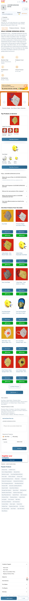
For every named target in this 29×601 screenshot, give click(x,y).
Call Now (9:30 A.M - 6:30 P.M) (10, 88)
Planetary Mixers (13, 497)
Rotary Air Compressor (7, 481)
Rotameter (17, 478)
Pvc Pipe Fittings (5, 508)
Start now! (12, 460)
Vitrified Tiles (4, 506)
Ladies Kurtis (22, 497)
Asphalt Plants (16, 494)
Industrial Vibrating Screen (7, 478)
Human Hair (4, 469)
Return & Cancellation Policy (9, 571)
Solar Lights (12, 504)
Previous (4, 102)
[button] (25, 9)
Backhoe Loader (5, 474)
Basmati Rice (16, 471)
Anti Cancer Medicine (6, 501)
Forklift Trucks (12, 469)
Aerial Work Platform (14, 488)
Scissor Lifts (19, 476)
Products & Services (14, 28)
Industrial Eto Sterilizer (18, 481)
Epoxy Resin (15, 490)
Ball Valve (18, 499)
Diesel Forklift (5, 488)
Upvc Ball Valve (21, 508)
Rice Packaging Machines (7, 483)
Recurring (15, 436)
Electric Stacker (12, 476)
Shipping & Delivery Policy (8, 573)
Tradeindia (3, 464)
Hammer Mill (4, 485)
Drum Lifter (4, 476)
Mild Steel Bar (23, 490)
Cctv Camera (11, 499)
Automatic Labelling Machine (15, 485)
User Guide (5, 569)
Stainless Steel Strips (17, 492)
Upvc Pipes (13, 508)
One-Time (7, 436)
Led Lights (4, 499)
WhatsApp (22, 88)
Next (25, 102)
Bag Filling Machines (6, 494)
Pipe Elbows (4, 510)
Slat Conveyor (24, 494)
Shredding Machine (19, 483)
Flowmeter (23, 478)
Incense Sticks (5, 504)
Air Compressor (16, 501)
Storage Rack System (6, 490)
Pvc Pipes (22, 506)
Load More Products (14, 386)
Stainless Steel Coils (13, 506)
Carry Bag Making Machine (16, 474)
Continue (19, 448)
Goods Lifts (19, 504)
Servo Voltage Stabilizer (7, 471)
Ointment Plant (5, 497)
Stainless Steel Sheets (6, 492)
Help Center (5, 567)
